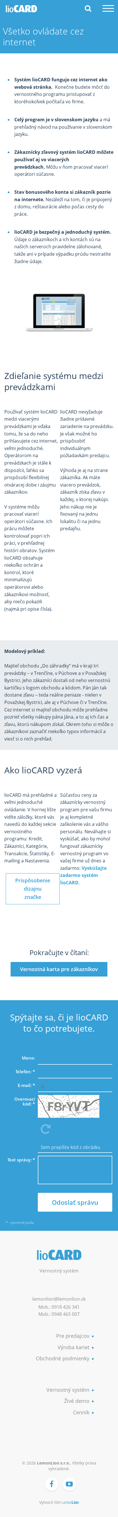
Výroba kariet (73, 1347)
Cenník (81, 1412)
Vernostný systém (67, 1389)
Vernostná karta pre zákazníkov (59, 969)
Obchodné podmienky (62, 1358)
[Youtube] (69, 1484)
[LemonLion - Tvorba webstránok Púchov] (70, 1502)
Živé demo (76, 1400)
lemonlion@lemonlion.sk (59, 1299)
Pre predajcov (72, 1335)
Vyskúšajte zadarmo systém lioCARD (83, 875)
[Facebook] (51, 1484)
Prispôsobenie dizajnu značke (32, 888)
